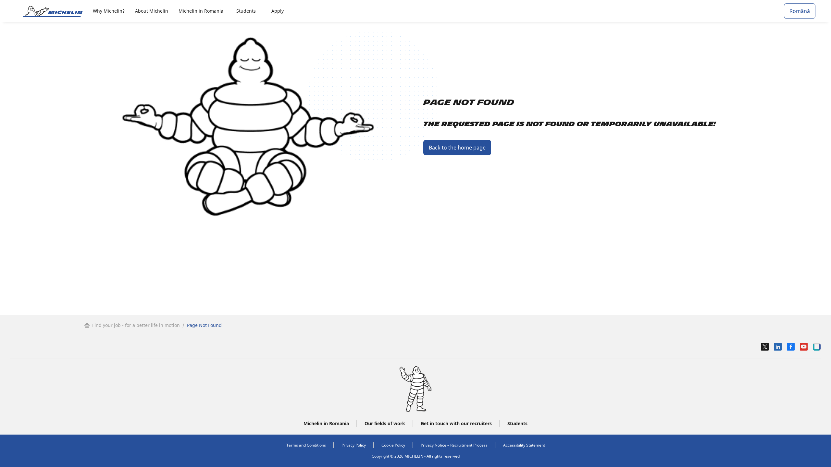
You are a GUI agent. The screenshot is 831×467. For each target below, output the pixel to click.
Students (246, 11)
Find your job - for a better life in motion (136, 325)
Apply (277, 11)
